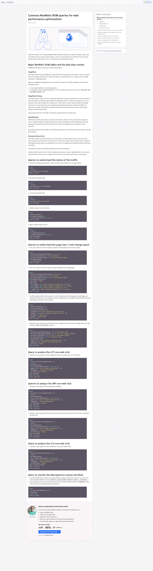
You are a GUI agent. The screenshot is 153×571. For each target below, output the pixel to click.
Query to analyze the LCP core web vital (107, 36)
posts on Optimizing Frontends (113, 51)
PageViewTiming (103, 23)
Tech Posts (10, 2)
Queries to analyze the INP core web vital (108, 38)
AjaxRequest (102, 26)
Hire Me (148, 2)
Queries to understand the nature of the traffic (109, 30)
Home (3, 2)
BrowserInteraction (104, 28)
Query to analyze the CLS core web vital (107, 40)
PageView (101, 21)
